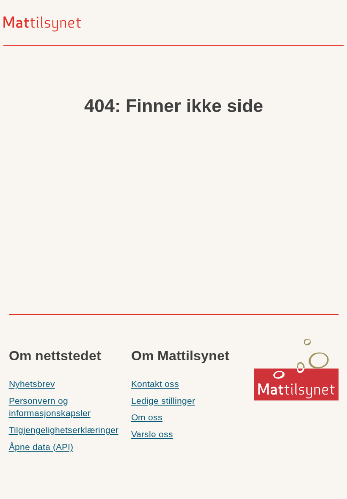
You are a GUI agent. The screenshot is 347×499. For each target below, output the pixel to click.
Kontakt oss (155, 384)
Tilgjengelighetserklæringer (63, 430)
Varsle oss (152, 434)
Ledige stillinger (163, 401)
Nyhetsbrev (32, 384)
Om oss (146, 417)
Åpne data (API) (41, 447)
